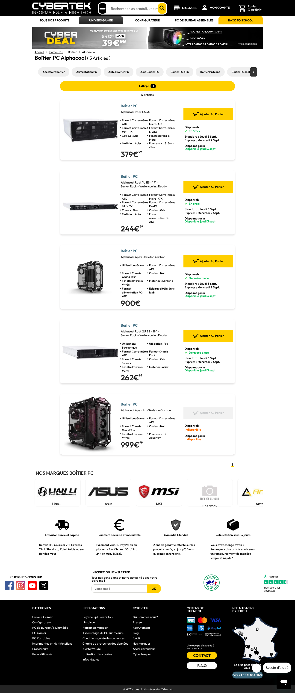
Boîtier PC (56, 52)
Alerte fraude (92, 649)
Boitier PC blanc (210, 72)
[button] (253, 72)
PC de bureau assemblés (194, 20)
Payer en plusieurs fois (98, 617)
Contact (202, 655)
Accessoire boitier (54, 72)
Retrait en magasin (95, 627)
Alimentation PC (86, 72)
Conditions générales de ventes (104, 638)
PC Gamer (39, 633)
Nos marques (141, 643)
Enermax (209, 504)
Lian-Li (58, 503)
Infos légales (91, 659)
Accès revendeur (144, 649)
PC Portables (41, 638)
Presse (137, 622)
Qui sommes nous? (145, 617)
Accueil (39, 52)
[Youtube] (32, 585)
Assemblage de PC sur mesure (103, 633)
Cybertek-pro (142, 654)
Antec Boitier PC (118, 72)
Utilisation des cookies (97, 654)
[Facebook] (9, 585)
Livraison (89, 622)
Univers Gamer (101, 20)
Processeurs (40, 649)
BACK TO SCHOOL (240, 20)
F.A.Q (137, 638)
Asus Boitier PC (149, 72)
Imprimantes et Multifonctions (52, 643)
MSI (159, 503)
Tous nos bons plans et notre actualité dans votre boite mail (124, 579)
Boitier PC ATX (180, 72)
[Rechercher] (162, 8)
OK (154, 588)
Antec (261, 503)
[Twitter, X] (43, 585)
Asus (108, 503)
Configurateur (147, 20)
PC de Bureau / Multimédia (50, 627)
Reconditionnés (42, 654)
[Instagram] (20, 585)
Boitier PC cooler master (247, 72)
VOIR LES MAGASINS (247, 675)
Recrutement (141, 627)
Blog (136, 633)
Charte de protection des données (105, 643)
